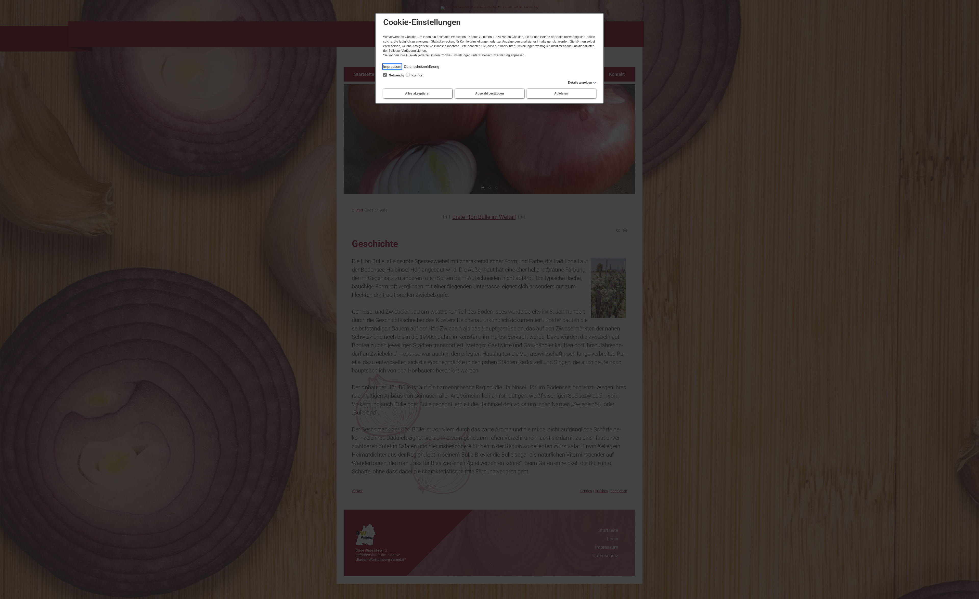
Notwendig (396, 75)
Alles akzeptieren (417, 93)
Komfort (417, 75)
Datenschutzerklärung (421, 66)
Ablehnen (561, 93)
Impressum (392, 66)
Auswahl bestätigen (489, 93)
